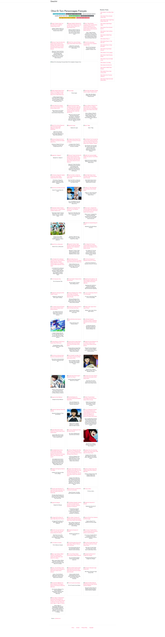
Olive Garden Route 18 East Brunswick (106, 45)
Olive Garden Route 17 (105, 38)
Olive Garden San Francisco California (106, 75)
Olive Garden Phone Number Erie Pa (106, 28)
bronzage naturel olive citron (59, 14)
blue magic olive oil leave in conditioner (67, 17)
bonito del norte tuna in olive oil (88, 14)
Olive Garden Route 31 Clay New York (106, 42)
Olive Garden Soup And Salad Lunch (107, 59)
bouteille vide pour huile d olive (61, 15)
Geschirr (53, 1)
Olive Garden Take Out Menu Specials (107, 31)
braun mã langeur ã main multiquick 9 (73, 14)
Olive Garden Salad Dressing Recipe (106, 55)
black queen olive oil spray (74, 15)
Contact (77, 627)
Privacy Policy (84, 627)
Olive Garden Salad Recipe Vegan (106, 24)
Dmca (73, 627)
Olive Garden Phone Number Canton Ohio (106, 16)
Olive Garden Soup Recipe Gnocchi (106, 49)
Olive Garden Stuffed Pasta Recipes (106, 68)
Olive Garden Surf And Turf (106, 65)
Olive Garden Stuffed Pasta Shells (106, 35)
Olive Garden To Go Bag (106, 62)
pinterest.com (58, 618)
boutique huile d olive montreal (83, 17)
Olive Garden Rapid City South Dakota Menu (107, 79)
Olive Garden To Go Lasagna (107, 52)
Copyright (91, 627)
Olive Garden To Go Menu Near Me (107, 13)
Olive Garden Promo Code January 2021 (106, 72)
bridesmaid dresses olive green (87, 15)
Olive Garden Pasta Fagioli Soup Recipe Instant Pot (107, 20)
